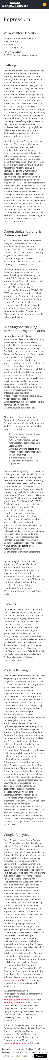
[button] (44, 4)
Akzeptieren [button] (40, 1056)
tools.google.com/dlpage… (16, 980)
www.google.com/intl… (14, 1002)
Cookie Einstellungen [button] (14, 1056)
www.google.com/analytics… (17, 999)
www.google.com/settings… (17, 1043)
